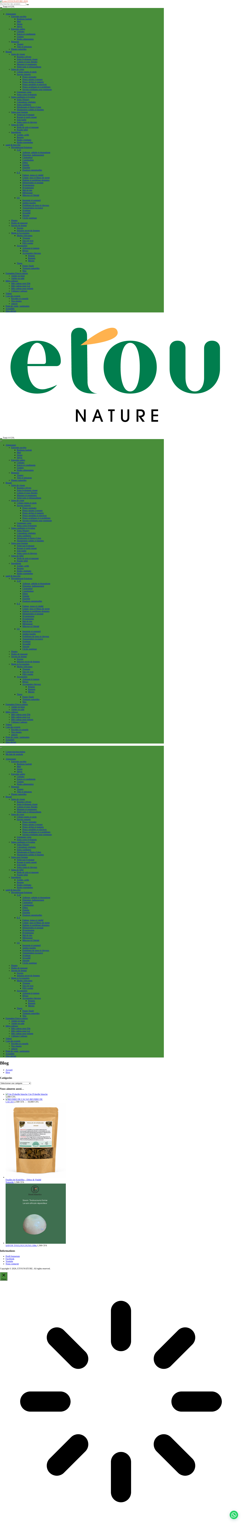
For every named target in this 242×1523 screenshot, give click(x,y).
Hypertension (28, 185)
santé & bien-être (13, 145)
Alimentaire (11, 14)
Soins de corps (17, 69)
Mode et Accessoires (20, 233)
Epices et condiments (26, 34)
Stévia (19, 26)
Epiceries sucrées (18, 16)
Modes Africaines (24, 235)
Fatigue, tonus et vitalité (32, 175)
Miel (19, 21)
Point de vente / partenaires (17, 306)
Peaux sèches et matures (33, 82)
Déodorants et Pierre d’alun (29, 107)
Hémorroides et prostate (32, 182)
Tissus (19, 263)
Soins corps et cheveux (27, 122)
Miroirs (31, 261)
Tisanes (20, 44)
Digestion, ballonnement (33, 155)
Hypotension (28, 188)
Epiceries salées (18, 29)
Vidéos (9, 293)
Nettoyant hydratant (25, 114)
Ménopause (27, 193)
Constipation (28, 160)
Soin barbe (21, 120)
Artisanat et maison (30, 248)
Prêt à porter (27, 243)
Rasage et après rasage (27, 117)
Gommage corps (24, 92)
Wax (24, 271)
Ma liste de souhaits (14, 754)
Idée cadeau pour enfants (22, 288)
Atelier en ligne (18, 276)
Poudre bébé (22, 130)
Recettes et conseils (19, 298)
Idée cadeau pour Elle (20, 283)
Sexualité (26, 213)
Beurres (20, 137)
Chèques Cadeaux (19, 291)
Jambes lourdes (29, 203)
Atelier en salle (17, 278)
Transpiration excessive (32, 208)
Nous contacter (12, 1264)
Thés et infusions (24, 46)
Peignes (31, 256)
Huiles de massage (19, 223)
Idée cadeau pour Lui (20, 286)
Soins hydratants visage (27, 59)
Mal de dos (27, 190)
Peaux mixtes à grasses (32, 79)
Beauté (9, 52)
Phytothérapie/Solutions (21, 147)
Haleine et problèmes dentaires (35, 180)
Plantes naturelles (18, 49)
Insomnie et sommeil (31, 200)
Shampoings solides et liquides (30, 109)
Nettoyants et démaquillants (29, 67)
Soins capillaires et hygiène (23, 97)
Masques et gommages (27, 64)
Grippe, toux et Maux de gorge (36, 177)
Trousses (26, 238)
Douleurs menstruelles (32, 170)
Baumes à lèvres (24, 57)
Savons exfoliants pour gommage (37, 89)
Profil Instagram (13, 1256)
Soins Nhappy (23, 99)
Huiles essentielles (25, 142)
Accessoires (22, 245)
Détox (25, 162)
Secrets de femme (19, 225)
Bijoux (25, 250)
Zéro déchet (11, 311)
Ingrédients (16, 132)
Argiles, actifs (23, 135)
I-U (18, 198)
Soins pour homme (19, 112)
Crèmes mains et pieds (27, 72)
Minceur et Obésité (30, 195)
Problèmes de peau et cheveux (35, 205)
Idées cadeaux (12, 281)
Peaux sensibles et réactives (34, 84)
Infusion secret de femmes (28, 230)
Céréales (20, 31)
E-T (18, 172)
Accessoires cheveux (31, 253)
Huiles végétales (24, 140)
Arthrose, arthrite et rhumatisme (36, 152)
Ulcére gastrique (29, 218)
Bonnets (31, 258)
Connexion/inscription (15, 752)
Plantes (14, 220)
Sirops (19, 24)
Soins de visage (18, 54)
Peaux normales (29, 77)
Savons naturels (24, 74)
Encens (20, 228)
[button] (234, 1515)
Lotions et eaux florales (27, 62)
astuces (14, 303)
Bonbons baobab (24, 19)
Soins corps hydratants (27, 94)
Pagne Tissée (28, 266)
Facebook (10, 1259)
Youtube (9, 1261)
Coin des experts (13, 296)
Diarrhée (26, 167)
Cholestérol (27, 157)
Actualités (10, 308)
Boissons (15, 41)
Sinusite (25, 215)
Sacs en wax (27, 240)
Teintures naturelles (30, 268)
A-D (19, 150)
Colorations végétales (26, 102)
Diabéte (25, 165)
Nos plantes (16, 301)
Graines (20, 36)
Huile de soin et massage (28, 127)
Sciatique (26, 210)
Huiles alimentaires (25, 39)
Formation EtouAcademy (17, 273)
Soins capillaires (24, 104)
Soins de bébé (17, 125)
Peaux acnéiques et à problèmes (36, 87)
